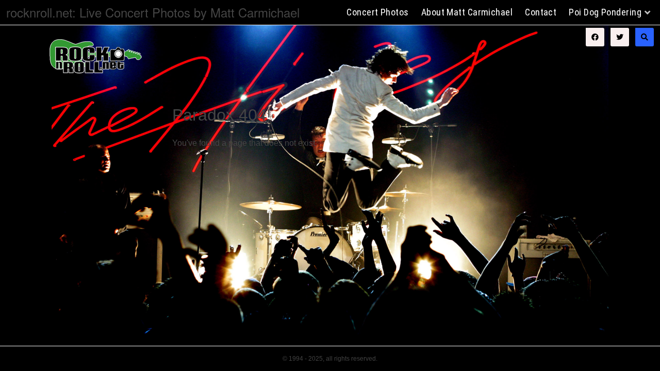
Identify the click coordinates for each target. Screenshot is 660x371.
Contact (540, 12)
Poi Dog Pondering (605, 12)
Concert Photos (377, 12)
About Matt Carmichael (467, 12)
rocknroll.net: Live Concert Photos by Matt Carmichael (153, 12)
